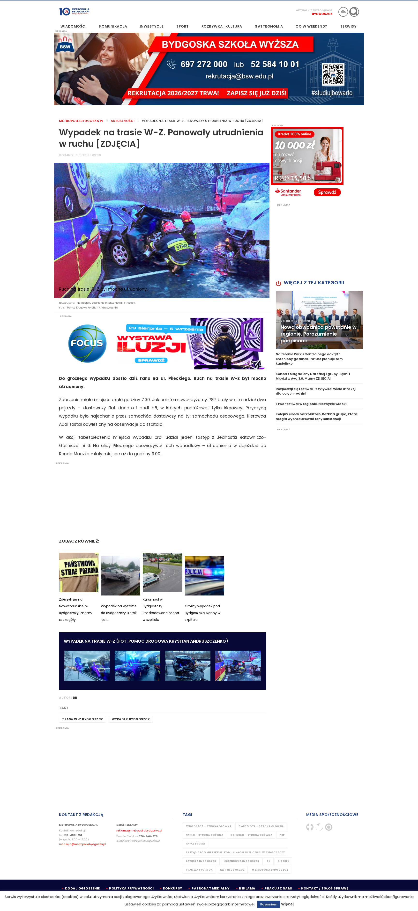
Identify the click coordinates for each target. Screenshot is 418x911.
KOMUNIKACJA (113, 26)
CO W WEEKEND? (312, 26)
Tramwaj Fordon (199, 870)
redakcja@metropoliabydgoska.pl (82, 844)
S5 (268, 861)
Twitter (319, 827)
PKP (282, 835)
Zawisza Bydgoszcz (201, 861)
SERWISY (348, 26)
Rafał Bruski (195, 843)
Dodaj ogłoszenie (82, 888)
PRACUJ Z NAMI (278, 888)
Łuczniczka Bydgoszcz (242, 861)
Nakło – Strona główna (204, 835)
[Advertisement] (160, 499)
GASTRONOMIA (269, 26)
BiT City (283, 861)
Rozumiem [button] (268, 904)
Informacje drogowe (343, 12)
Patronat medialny (211, 888)
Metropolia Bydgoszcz (270, 870)
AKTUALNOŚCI (123, 120)
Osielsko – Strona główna (251, 835)
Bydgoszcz (322, 14)
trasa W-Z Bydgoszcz (82, 719)
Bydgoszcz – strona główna (208, 826)
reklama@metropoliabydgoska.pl (139, 830)
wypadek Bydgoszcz (131, 719)
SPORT (182, 26)
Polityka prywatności (131, 888)
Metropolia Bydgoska (74, 11)
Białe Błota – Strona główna (261, 826)
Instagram (328, 827)
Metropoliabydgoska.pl (81, 120)
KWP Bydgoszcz (232, 870)
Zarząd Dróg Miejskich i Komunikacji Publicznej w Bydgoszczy (235, 852)
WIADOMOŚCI (73, 26)
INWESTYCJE (152, 26)
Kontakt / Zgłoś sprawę (324, 888)
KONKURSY (172, 888)
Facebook (310, 827)
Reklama (247, 888)
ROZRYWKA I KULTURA (222, 26)
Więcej (287, 904)
